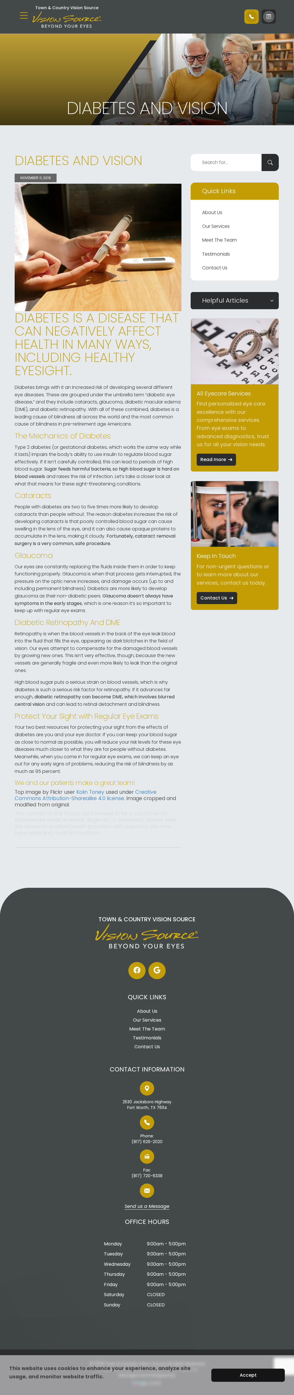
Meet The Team (219, 240)
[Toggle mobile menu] (24, 15)
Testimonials (216, 254)
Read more (213, 459)
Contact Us (214, 267)
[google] (157, 970)
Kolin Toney (90, 792)
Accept (248, 1375)
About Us (212, 212)
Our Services (216, 226)
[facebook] (137, 970)
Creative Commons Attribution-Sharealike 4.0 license (85, 795)
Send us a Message (147, 1206)
